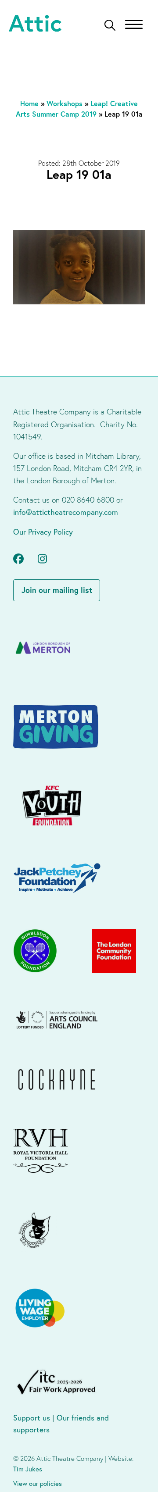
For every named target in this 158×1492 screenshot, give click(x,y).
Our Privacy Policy (43, 532)
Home (29, 103)
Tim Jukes (27, 1468)
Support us (31, 1418)
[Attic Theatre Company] (35, 24)
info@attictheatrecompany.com (65, 512)
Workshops (65, 103)
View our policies (37, 1483)
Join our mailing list (57, 590)
